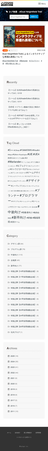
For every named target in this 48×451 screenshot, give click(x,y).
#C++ (10, 150)
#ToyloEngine (23, 154)
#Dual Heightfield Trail (10, 61)
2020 (13, 383)
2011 (13, 411)
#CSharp (16, 150)
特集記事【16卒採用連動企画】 (23, 271)
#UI (26, 158)
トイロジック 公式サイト (24, 437)
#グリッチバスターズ (18, 173)
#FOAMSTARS (26, 150)
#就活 (9, 218)
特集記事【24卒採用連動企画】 (23, 315)
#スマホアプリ (29, 176)
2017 (13, 400)
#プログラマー (34, 61)
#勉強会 (36, 212)
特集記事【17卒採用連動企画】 (23, 277)
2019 (13, 389)
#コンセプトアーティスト (17, 176)
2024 (13, 361)
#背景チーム (15, 222)
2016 (13, 405)
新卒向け (14, 265)
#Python (15, 154)
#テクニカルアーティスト (17, 181)
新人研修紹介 (28, 432)
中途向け (14, 254)
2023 (13, 367)
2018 (13, 394)
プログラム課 (16, 249)
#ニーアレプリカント (19, 185)
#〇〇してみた (26, 162)
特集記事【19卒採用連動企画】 (23, 288)
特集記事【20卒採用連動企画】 (23, 293)
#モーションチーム (25, 201)
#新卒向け (19, 217)
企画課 (13, 260)
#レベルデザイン (23, 207)
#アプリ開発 (34, 162)
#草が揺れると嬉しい (13, 63)
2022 (13, 372)
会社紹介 (17, 432)
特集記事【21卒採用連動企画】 (23, 299)
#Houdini (36, 150)
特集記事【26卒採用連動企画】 (23, 326)
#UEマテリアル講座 (18, 158)
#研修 (29, 217)
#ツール (36, 176)
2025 (13, 356)
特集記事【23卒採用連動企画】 (23, 310)
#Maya (10, 154)
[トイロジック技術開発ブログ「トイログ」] (7, 3)
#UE (30, 154)
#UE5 (10, 158)
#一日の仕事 (33, 207)
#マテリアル (15, 201)
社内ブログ (15, 332)
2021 (13, 378)
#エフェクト (22, 165)
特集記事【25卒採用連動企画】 (23, 321)
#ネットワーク (31, 191)
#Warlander (24, 61)
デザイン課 (15, 243)
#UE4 (36, 154)
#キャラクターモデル (19, 169)
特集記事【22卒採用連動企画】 (23, 304)
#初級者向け (26, 212)
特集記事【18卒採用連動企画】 (23, 282)
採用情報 (38, 432)
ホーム (9, 432)
